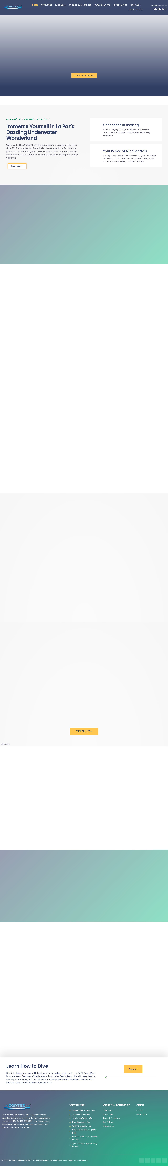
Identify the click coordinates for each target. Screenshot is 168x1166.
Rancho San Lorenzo (80, 5)
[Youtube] (158, 1160)
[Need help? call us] (148, 7)
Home (35, 5)
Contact (136, 5)
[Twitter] (153, 1160)
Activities (46, 5)
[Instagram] (147, 1160)
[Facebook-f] (141, 1160)
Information (121, 5)
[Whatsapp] (164, 1160)
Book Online (135, 9)
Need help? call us (159, 6)
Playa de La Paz (103, 5)
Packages (60, 5)
